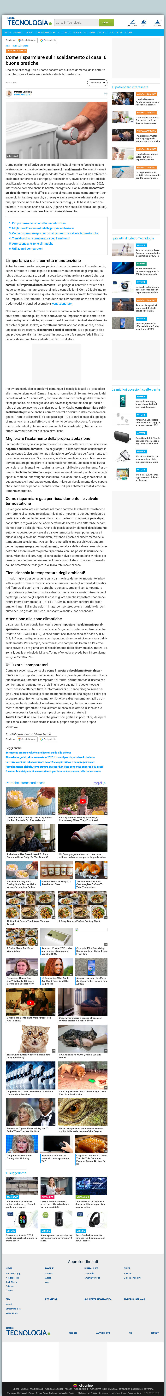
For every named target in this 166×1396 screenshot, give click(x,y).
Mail (144, 26)
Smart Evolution (92, 1277)
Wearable (89, 1273)
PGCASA (68, 1389)
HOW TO (66, 32)
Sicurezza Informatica (98, 1299)
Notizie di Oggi (13, 1273)
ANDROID (18, 32)
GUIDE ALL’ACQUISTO (20, 46)
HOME (8, 46)
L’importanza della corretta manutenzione (39, 223)
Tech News (11, 1282)
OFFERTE (102, 32)
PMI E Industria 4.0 (134, 1299)
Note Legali (22, 1393)
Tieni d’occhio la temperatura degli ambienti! (41, 238)
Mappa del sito (103, 1333)
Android (49, 1273)
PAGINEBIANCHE (81, 1389)
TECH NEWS (12, 1197)
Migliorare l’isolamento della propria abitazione (43, 228)
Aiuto (71, 1393)
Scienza (10, 1286)
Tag (130, 1333)
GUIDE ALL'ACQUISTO (84, 32)
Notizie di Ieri (12, 1277)
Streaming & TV (13, 1308)
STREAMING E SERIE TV (47, 32)
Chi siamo (11, 1393)
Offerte (9, 1290)
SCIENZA (141, 264)
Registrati (132, 26)
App (47, 1282)
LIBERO (16, 1389)
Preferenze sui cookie (58, 1393)
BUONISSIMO (137, 1389)
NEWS (8, 32)
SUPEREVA (149, 1389)
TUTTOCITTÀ (95, 1389)
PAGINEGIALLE (36, 1389)
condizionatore (62, 303)
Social (9, 1304)
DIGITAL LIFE (47, 1197)
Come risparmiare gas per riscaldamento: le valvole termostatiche (55, 233)
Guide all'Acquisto (133, 1277)
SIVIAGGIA (113, 1389)
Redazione (51, 1299)
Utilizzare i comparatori (27, 248)
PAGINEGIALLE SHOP (54, 1389)
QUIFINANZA (124, 1389)
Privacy (32, 1393)
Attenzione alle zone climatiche (32, 243)
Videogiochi (12, 1313)
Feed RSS (73, 1333)
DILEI (104, 1389)
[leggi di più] (105, 93)
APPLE (29, 32)
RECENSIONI (115, 32)
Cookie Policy (42, 1393)
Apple (48, 1277)
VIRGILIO (25, 1389)
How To (127, 1273)
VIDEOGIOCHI (83, 1197)
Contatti (155, 1333)
